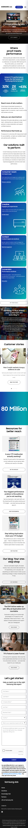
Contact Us (19, 7)
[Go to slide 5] (16, 388)
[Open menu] (25, 7)
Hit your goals (14, 302)
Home (3, 788)
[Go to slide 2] (12, 388)
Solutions (4, 791)
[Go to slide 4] (15, 388)
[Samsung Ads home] (6, 7)
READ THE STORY (14, 382)
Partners (3, 797)
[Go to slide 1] (11, 388)
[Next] (26, 355)
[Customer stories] (14, 356)
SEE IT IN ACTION (14, 551)
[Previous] (2, 355)
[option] (14, 27)
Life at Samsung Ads (7, 800)
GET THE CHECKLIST (14, 469)
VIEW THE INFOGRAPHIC (14, 511)
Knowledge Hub (6, 794)
